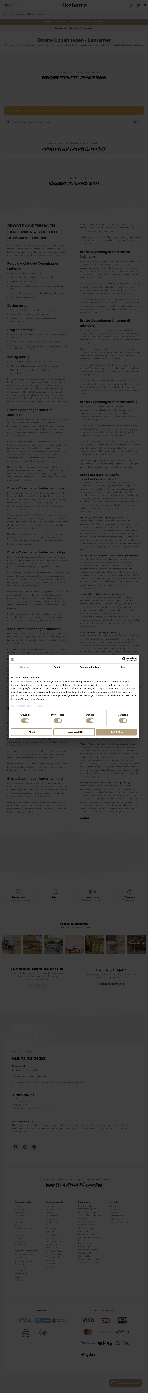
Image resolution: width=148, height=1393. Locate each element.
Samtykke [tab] (25, 667)
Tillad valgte (74, 732)
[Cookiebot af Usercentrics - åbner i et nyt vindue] (124, 659)
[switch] (58, 720)
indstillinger (116, 692)
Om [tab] (123, 667)
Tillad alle (116, 732)
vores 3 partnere (26, 681)
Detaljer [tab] (58, 667)
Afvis (32, 732)
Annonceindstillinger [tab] (90, 667)
